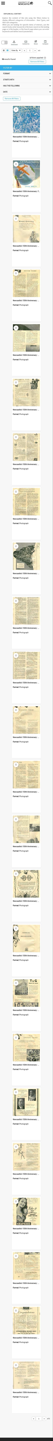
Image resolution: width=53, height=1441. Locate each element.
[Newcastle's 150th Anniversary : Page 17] (26, 665)
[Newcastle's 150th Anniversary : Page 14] (26, 501)
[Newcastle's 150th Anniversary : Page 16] (26, 611)
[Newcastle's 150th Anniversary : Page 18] (26, 720)
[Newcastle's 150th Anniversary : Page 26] (26, 1211)
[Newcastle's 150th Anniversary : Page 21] (26, 938)
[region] (26, 84)
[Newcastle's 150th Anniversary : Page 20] (26, 884)
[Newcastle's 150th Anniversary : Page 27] (26, 1266)
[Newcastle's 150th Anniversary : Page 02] (26, 829)
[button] (25, 42)
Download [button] (14, 42)
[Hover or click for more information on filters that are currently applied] (45, 57)
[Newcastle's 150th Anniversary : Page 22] (26, 993)
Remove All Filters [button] (37, 62)
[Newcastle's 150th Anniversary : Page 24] (26, 1102)
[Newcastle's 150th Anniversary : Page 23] (26, 1047)
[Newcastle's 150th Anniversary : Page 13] (26, 447)
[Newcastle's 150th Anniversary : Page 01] (26, 228)
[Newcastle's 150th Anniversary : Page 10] (26, 283)
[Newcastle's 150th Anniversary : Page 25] (26, 1157)
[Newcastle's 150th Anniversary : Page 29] (26, 1375)
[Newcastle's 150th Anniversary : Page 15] (26, 556)
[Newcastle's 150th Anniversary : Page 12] (26, 392)
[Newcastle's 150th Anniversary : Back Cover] (26, 119)
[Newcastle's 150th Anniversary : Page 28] (26, 1320)
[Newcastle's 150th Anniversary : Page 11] (26, 338)
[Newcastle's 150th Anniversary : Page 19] (26, 774)
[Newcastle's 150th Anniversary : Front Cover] (26, 174)
